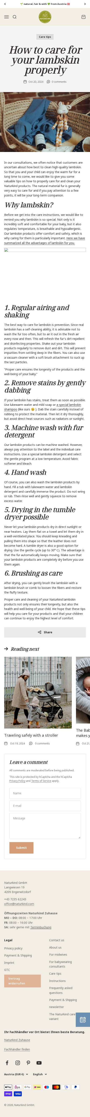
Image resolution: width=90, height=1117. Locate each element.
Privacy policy (13, 948)
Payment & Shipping (18, 955)
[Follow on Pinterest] (28, 1063)
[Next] (85, 4)
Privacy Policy (17, 781)
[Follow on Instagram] (18, 1063)
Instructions (57, 981)
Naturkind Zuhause (17, 1040)
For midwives (58, 954)
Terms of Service (41, 781)
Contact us (56, 940)
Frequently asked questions (60, 990)
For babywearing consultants (60, 964)
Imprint (9, 963)
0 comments (59, 81)
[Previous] (5, 4)
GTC (7, 970)
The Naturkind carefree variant (65, 1016)
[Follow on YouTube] (39, 1063)
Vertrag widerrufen (16, 981)
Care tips (45, 37)
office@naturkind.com (19, 904)
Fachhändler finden (17, 1049)
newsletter (56, 1007)
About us (55, 947)
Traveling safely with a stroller (31, 735)
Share (48, 632)
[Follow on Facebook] (7, 1063)
